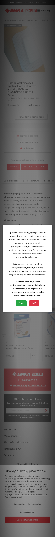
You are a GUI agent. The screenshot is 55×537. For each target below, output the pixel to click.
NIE (34, 303)
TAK (21, 303)
